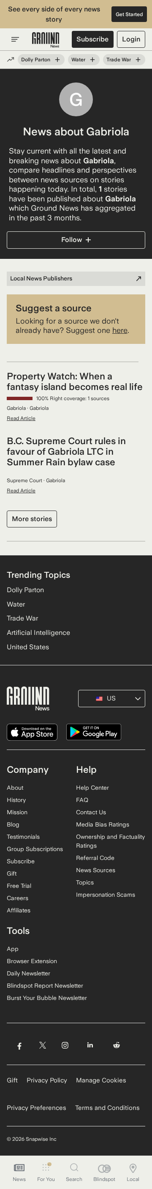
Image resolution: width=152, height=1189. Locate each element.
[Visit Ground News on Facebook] (19, 1044)
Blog (13, 824)
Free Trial (19, 885)
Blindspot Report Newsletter (45, 985)
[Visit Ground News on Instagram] (64, 1045)
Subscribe (92, 39)
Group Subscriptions (35, 849)
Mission (17, 812)
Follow (71, 240)
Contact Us (91, 812)
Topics (85, 882)
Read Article (21, 418)
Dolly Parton (35, 60)
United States (28, 647)
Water (78, 60)
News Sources (95, 870)
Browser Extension (32, 961)
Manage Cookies (101, 1080)
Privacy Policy (47, 1080)
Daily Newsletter (28, 973)
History (16, 799)
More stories (32, 519)
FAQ (82, 799)
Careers (17, 898)
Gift (11, 873)
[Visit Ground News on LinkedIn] (90, 1045)
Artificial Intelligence (38, 633)
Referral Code (95, 857)
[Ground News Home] (46, 40)
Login (131, 39)
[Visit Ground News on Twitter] (42, 1045)
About (15, 787)
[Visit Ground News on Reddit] (116, 1045)
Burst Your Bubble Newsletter (47, 997)
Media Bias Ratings (102, 824)
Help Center (92, 787)
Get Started (129, 14)
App (13, 948)
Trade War (118, 60)
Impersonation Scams (105, 894)
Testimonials (23, 836)
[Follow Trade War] (138, 59)
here (120, 330)
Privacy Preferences (36, 1108)
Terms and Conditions (107, 1108)
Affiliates (18, 910)
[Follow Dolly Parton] (57, 59)
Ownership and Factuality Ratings (110, 841)
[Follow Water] (92, 59)
